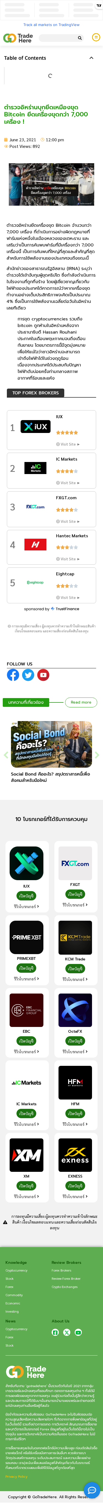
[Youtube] (78, 1332)
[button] (91, 58)
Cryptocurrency (16, 1270)
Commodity (14, 1295)
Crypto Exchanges (64, 1286)
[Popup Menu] (96, 37)
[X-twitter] (66, 1332)
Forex (9, 1286)
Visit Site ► (70, 443)
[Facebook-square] (55, 1332)
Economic (12, 1303)
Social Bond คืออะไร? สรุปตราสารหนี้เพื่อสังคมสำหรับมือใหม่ (50, 777)
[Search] (80, 38)
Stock (9, 1278)
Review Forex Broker (66, 1278)
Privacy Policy (16, 1476)
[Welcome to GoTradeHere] (18, 38)
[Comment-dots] (92, 1490)
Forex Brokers (61, 1270)
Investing (12, 1311)
